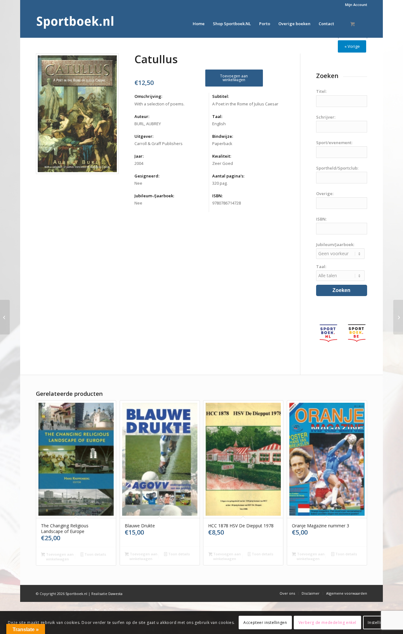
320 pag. (220, 183)
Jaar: (139, 156)
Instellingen (379, 622)
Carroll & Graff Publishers (158, 143)
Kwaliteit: (221, 156)
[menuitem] (354, 4)
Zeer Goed (222, 163)
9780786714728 (226, 203)
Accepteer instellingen (265, 622)
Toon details (94, 554)
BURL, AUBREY (147, 123)
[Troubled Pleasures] (5, 317)
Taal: (217, 116)
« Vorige (352, 46)
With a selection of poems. (159, 104)
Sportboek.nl (76, 593)
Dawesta (115, 593)
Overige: (324, 193)
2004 (138, 163)
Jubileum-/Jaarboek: (154, 196)
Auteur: (141, 116)
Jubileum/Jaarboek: (335, 244)
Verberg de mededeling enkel (327, 622)
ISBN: (217, 196)
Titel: (321, 91)
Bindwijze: (222, 136)
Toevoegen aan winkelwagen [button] (59, 556)
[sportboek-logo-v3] (75, 23)
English (219, 123)
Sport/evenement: (334, 142)
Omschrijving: (148, 96)
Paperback (222, 143)
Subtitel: (220, 96)
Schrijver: (325, 117)
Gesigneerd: (146, 176)
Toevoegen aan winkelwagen (234, 77)
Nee (138, 183)
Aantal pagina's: (228, 176)
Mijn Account (356, 4)
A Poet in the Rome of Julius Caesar (245, 104)
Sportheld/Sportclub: (337, 168)
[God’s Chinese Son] (398, 317)
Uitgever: (143, 136)
